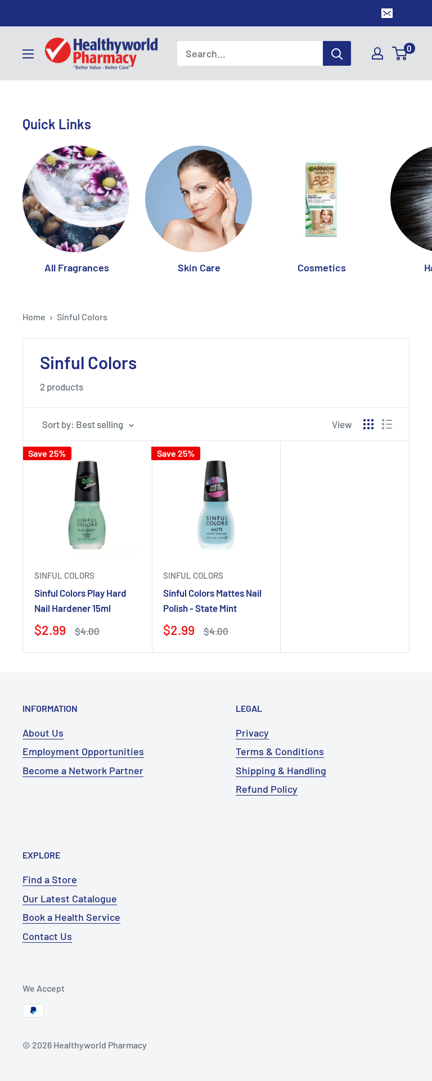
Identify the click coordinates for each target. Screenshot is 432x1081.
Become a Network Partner (82, 770)
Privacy (252, 732)
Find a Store (49, 879)
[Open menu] (28, 53)
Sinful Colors (82, 316)
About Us (43, 732)
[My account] (377, 53)
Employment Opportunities (83, 751)
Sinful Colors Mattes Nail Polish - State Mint (212, 600)
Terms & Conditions (280, 751)
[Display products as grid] (368, 424)
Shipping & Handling (281, 770)
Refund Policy (267, 789)
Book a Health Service (71, 917)
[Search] (337, 53)
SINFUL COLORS (64, 575)
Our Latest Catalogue (69, 898)
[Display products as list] (387, 424)
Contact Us (47, 936)
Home (34, 316)
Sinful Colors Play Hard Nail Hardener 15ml (80, 600)
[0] (400, 53)
